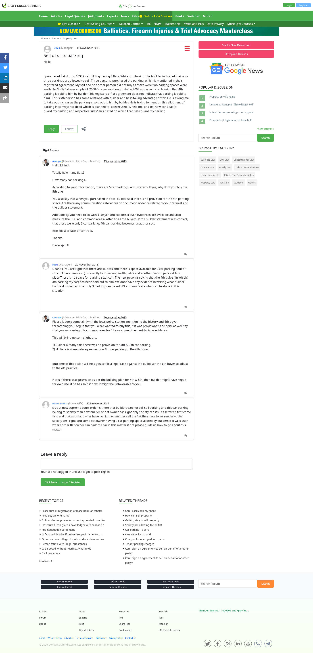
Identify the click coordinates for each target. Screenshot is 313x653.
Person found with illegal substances (64, 544)
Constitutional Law (243, 159)
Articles (56, 16)
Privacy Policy (116, 638)
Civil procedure (51, 553)
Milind (57, 48)
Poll (121, 617)
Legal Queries (75, 16)
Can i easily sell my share (140, 511)
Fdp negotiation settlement (58, 529)
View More (44, 561)
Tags (161, 617)
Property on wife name (55, 515)
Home (43, 16)
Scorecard (124, 611)
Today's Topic (117, 581)
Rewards (163, 611)
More (206, 16)
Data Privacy (215, 24)
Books (179, 16)
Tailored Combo (130, 24)
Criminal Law (207, 167)
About (42, 638)
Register (303, 5)
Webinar (193, 16)
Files (135, 16)
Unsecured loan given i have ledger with (231, 104)
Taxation (224, 182)
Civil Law (224, 159)
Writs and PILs (194, 24)
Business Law (208, 159)
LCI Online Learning (169, 630)
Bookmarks (125, 630)
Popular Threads (117, 587)
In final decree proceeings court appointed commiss (73, 520)
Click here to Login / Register (63, 482)
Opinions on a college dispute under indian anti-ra (73, 539)
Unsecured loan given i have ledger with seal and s (73, 525)
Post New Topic (170, 581)
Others (252, 182)
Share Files (124, 623)
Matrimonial (172, 24)
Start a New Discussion (236, 45)
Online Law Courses (157, 16)
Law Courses (138, 6)
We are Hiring (55, 638)
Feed (81, 623)
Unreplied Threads (236, 54)
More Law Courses (240, 24)
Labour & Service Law (247, 167)
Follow (69, 129)
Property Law (208, 182)
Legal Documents (210, 175)
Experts (112, 16)
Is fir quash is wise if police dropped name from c (72, 534)
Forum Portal (64, 587)
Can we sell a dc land (138, 534)
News (125, 16)
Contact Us (130, 638)
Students (238, 182)
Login (289, 5)
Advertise (69, 638)
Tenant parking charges (139, 544)
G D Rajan (57, 161)
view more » (265, 129)
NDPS (158, 24)
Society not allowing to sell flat (143, 525)
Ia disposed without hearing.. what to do (66, 548)
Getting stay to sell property (142, 520)
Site (125, 6)
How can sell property (138, 515)
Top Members (86, 630)
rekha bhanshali (60, 403)
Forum (42, 617)
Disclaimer (101, 638)
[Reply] (185, 254)
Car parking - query (137, 529)
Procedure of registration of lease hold (230, 120)
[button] (187, 50)
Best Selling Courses (98, 24)
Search (265, 138)
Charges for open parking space (144, 539)
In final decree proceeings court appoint (231, 112)
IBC (148, 24)
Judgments (96, 16)
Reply (51, 129)
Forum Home (64, 581)
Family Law (225, 167)
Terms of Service (84, 638)
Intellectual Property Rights (239, 175)
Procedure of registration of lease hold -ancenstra (72, 511)
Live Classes (70, 24)
